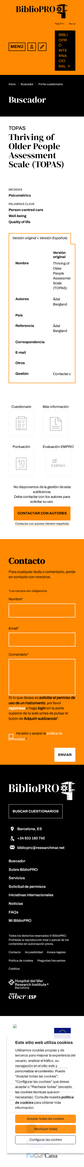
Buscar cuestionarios (36, 811)
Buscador (17, 861)
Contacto (15, 952)
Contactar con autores (42, 513)
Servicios (17, 878)
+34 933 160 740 (31, 838)
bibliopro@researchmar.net (40, 848)
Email (14, 628)
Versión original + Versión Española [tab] (39, 238)
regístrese (17, 708)
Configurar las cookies (45, 1139)
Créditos (14, 968)
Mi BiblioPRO (20, 920)
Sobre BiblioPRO (23, 870)
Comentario (18, 654)
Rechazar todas (45, 1129)
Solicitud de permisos (27, 887)
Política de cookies (21, 960)
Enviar (65, 755)
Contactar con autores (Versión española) (42, 523)
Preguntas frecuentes (51, 960)
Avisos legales (56, 952)
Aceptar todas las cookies (45, 1118)
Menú (17, 46)
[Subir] (72, 1154)
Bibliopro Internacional (63, 50)
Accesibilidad (34, 952)
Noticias (16, 903)
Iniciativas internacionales (31, 895)
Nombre (16, 599)
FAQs (13, 912)
